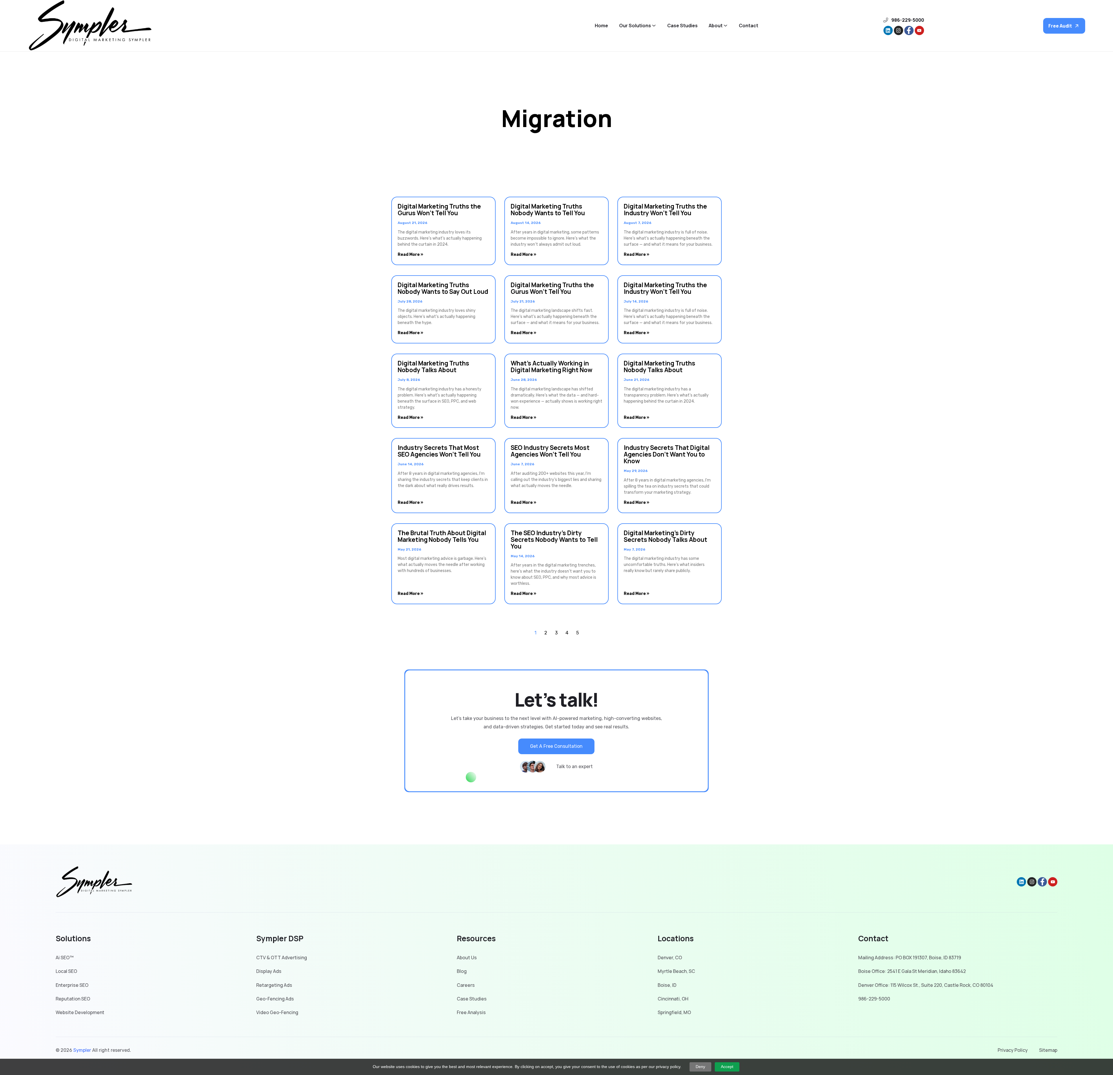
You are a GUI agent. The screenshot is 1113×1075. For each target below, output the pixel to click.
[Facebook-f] (909, 30)
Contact (748, 25)
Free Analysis (471, 1012)
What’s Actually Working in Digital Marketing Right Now (551, 366)
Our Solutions (635, 25)
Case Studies (682, 25)
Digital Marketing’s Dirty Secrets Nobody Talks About (665, 536)
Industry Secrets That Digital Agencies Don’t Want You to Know (667, 454)
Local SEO (66, 971)
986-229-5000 (874, 999)
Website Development (80, 1012)
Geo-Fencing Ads (275, 999)
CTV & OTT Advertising (281, 957)
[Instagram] (898, 30)
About (716, 25)
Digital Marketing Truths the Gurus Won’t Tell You (439, 209)
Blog (462, 971)
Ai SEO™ (65, 957)
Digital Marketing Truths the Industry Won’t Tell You (665, 209)
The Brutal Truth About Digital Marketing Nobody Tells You (442, 536)
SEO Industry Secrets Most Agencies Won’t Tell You (550, 451)
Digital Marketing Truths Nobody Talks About (433, 366)
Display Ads (268, 971)
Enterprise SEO (72, 985)
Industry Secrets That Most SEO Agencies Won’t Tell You (439, 451)
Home (601, 25)
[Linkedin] (888, 30)
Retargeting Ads (274, 985)
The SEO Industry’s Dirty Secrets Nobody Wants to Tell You (554, 539)
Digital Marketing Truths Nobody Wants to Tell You (548, 209)
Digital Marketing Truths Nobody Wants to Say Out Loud (443, 288)
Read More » (410, 254)
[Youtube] (919, 30)
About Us (467, 957)
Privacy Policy (1013, 1050)
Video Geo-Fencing (277, 1012)
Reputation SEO (73, 999)
